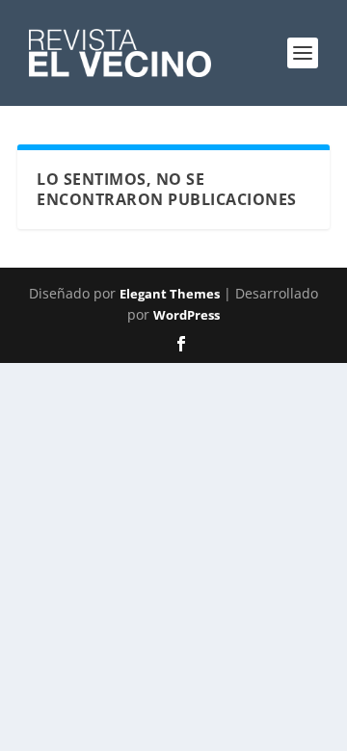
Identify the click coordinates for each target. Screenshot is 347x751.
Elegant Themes (170, 293)
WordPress (186, 315)
